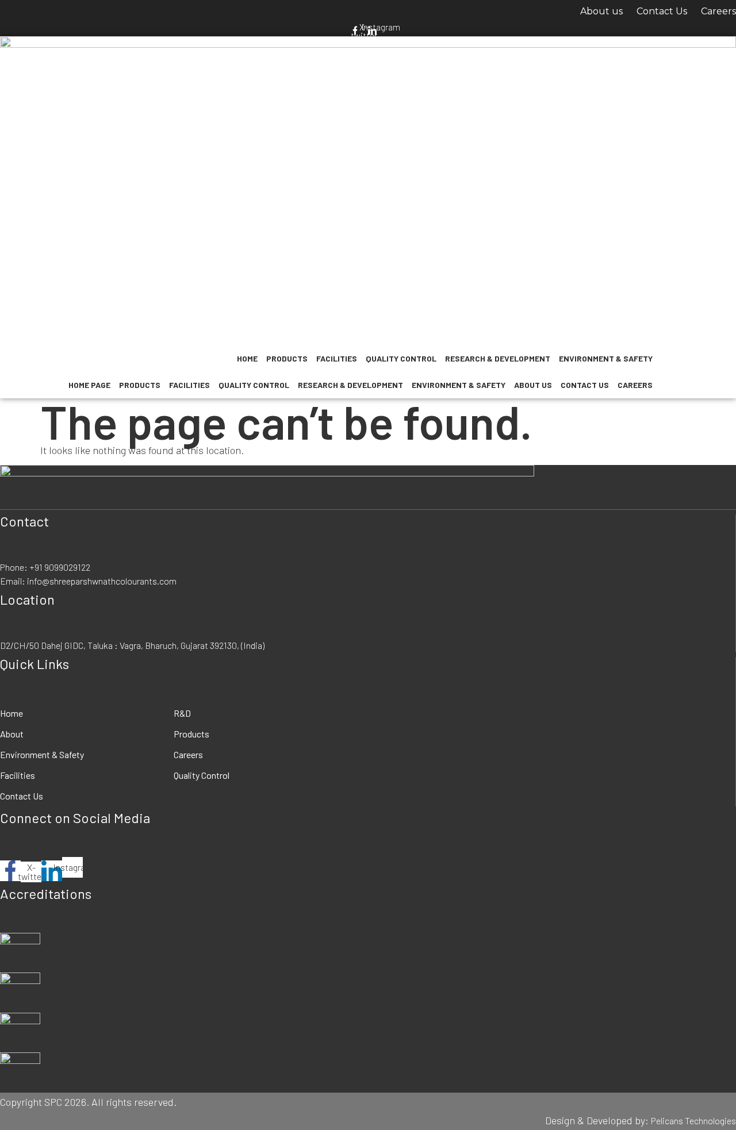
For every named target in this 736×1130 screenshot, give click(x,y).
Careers (718, 11)
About (12, 733)
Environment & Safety (606, 358)
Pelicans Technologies (693, 1120)
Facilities (336, 358)
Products (287, 358)
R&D (182, 713)
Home (247, 358)
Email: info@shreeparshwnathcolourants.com (88, 580)
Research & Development (497, 358)
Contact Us (662, 11)
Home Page (89, 385)
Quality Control (401, 358)
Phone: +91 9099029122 (45, 567)
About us (601, 11)
